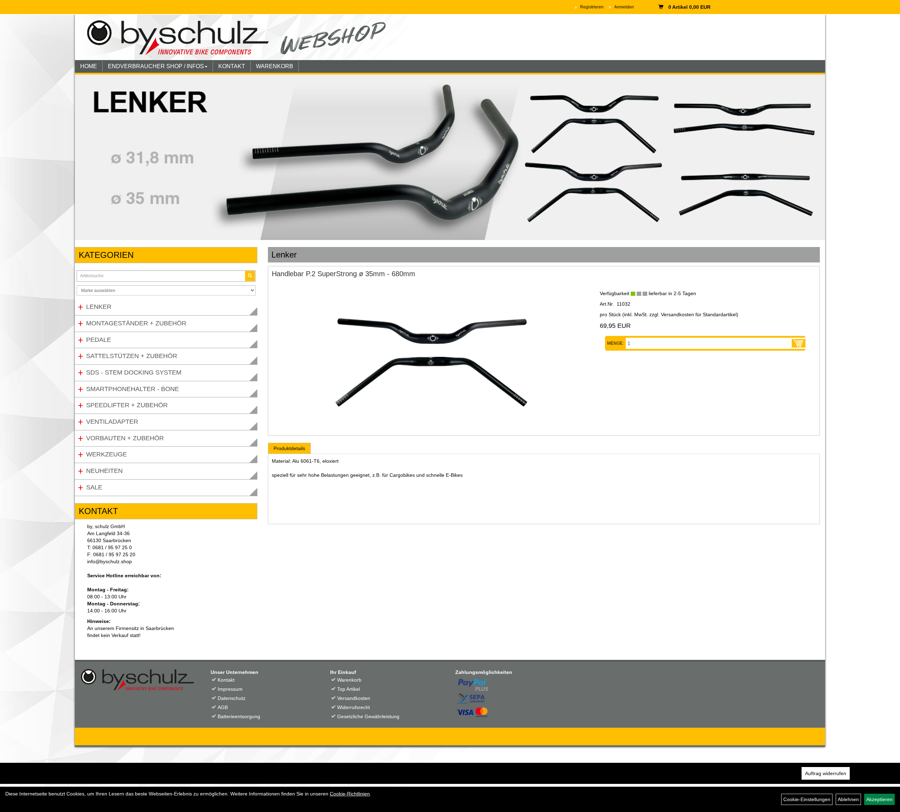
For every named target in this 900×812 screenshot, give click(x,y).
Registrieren (592, 7)
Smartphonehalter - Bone (132, 388)
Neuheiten (104, 470)
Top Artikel (348, 689)
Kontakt (226, 680)
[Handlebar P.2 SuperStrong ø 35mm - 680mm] (430, 356)
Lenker (98, 306)
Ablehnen (848, 799)
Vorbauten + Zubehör (125, 438)
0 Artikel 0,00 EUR (689, 7)
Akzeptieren (879, 799)
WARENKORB (274, 66)
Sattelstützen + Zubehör (131, 355)
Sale (94, 487)
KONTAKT (231, 66)
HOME (88, 66)
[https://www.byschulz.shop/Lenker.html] (450, 157)
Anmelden (624, 7)
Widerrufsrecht (353, 707)
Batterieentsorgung (239, 716)
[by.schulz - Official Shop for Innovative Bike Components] (246, 37)
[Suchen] (250, 276)
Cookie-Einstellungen (806, 799)
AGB (223, 707)
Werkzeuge (106, 454)
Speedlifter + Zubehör (127, 405)
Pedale (98, 339)
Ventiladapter (112, 421)
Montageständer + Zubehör (136, 323)
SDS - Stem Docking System (133, 372)
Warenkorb (349, 680)
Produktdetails (289, 448)
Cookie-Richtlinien (350, 794)
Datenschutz (231, 698)
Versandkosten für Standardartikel (699, 314)
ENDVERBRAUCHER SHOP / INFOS (156, 66)
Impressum (230, 689)
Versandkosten (353, 698)
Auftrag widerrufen (825, 773)
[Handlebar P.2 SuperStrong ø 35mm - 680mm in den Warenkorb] (798, 343)
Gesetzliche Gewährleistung (368, 716)
